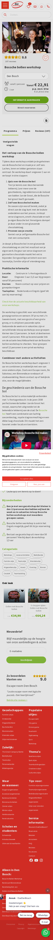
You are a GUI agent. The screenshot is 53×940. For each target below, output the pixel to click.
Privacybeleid (45, 453)
